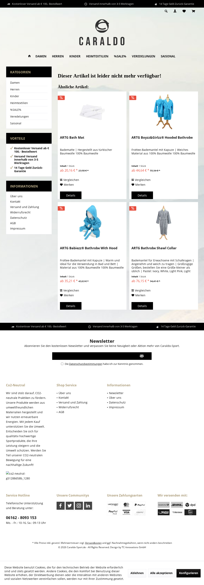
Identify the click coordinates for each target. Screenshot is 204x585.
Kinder (14, 96)
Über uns (16, 196)
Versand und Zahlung (24, 207)
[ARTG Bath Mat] (92, 112)
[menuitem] (193, 11)
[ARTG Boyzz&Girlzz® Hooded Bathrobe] (163, 112)
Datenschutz (18, 218)
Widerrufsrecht (20, 212)
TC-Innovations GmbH (134, 547)
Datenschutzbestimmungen (85, 364)
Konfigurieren (188, 573)
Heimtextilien (19, 103)
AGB (13, 223)
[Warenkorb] (193, 11)
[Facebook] (61, 506)
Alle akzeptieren (161, 573)
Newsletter (116, 393)
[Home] (29, 56)
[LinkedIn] (88, 506)
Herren (15, 89)
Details (70, 195)
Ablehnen (137, 573)
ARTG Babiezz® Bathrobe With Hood (88, 248)
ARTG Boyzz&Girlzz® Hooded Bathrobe (162, 137)
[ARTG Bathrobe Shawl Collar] (163, 222)
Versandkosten (93, 543)
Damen (15, 82)
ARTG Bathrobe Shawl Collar (154, 248)
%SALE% (15, 110)
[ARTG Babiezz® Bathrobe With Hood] (92, 222)
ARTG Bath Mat (72, 137)
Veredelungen (19, 116)
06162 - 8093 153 (21, 517)
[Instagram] (79, 506)
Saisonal (15, 123)
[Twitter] (70, 506)
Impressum (17, 228)
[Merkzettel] (184, 11)
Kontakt (15, 201)
